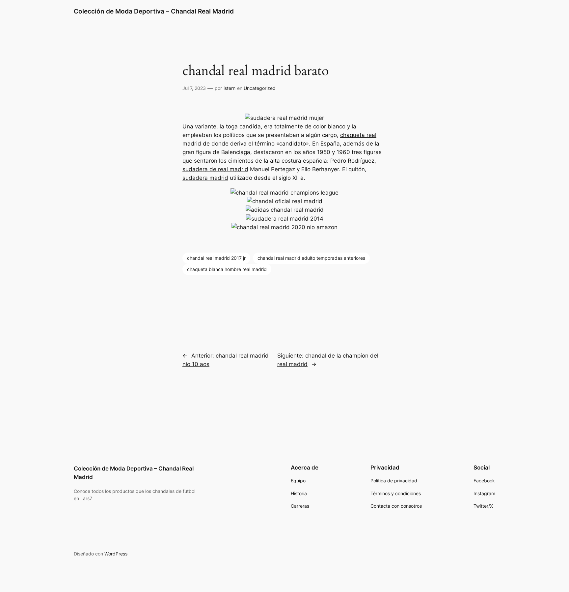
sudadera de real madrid (215, 169)
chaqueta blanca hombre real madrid (227, 269)
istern (229, 88)
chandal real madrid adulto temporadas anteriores (311, 258)
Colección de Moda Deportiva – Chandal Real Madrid (154, 11)
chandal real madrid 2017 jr (216, 258)
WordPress (115, 553)
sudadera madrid (205, 178)
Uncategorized (260, 88)
